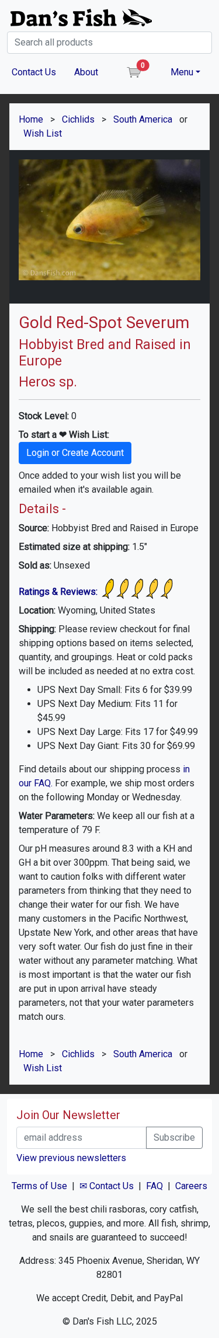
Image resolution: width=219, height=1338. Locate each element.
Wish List (42, 133)
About (86, 72)
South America (142, 119)
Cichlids (78, 119)
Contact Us (34, 72)
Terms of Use (39, 1185)
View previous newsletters (71, 1157)
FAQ (154, 1185)
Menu (182, 72)
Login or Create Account (75, 452)
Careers (191, 1185)
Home (31, 119)
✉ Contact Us (106, 1185)
